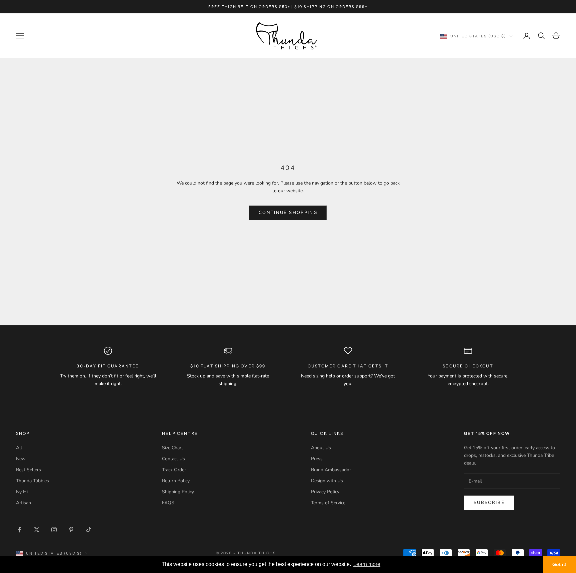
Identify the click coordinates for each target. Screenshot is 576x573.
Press (317, 459)
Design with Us (327, 481)
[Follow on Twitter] (36, 529)
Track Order (174, 470)
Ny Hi (22, 492)
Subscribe (489, 503)
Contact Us (173, 459)
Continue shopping (288, 213)
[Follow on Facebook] (19, 529)
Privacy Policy (325, 492)
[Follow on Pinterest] (71, 529)
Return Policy (176, 481)
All (19, 448)
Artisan (23, 503)
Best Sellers (28, 470)
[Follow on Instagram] (54, 529)
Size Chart (172, 448)
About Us (321, 448)
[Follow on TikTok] (88, 529)
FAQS (168, 503)
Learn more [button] (366, 564)
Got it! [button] (559, 564)
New (21, 459)
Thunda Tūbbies (32, 481)
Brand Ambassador (331, 470)
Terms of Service (328, 503)
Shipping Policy (178, 492)
